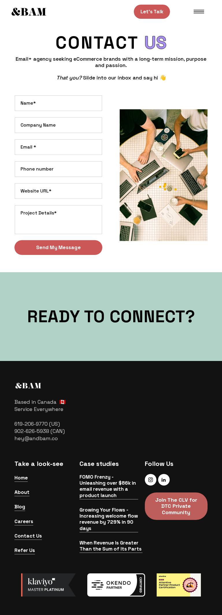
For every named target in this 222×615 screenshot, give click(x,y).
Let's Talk (151, 11)
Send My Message (58, 247)
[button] (198, 11)
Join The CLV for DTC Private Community (176, 506)
